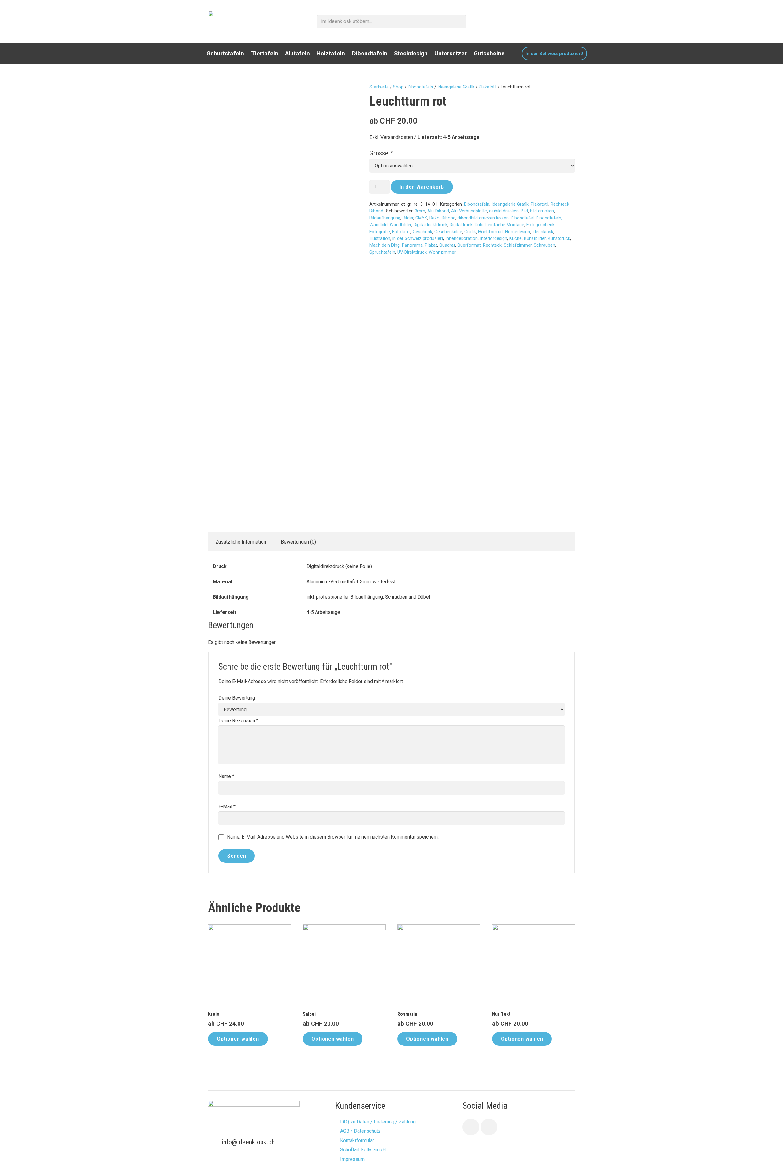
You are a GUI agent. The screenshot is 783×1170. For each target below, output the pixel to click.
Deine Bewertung (236, 698)
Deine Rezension (238, 720)
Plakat (431, 245)
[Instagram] (489, 1127)
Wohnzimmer (442, 252)
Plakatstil (487, 87)
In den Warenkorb (421, 187)
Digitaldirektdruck (430, 224)
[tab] (240, 541)
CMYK (421, 218)
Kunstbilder (535, 238)
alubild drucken (504, 211)
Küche (515, 238)
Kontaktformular (357, 1140)
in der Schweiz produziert (417, 238)
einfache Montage (506, 224)
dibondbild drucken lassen (483, 218)
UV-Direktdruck (412, 252)
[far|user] (557, 21)
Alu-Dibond (438, 211)
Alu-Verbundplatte (469, 211)
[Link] (252, 21)
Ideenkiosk (542, 231)
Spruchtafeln (382, 252)
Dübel (480, 224)
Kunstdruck (559, 238)
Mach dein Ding (384, 245)
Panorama (412, 245)
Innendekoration (461, 238)
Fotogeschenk (540, 224)
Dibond (448, 218)
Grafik (470, 231)
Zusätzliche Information (240, 542)
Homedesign (517, 231)
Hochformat (490, 231)
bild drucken (542, 211)
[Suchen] (459, 21)
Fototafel (401, 231)
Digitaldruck (461, 224)
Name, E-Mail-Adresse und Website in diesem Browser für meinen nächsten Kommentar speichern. (333, 837)
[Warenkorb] (570, 21)
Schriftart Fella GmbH (363, 1150)
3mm (420, 211)
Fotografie (379, 231)
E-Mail (227, 806)
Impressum (352, 1159)
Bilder (408, 218)
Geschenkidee (448, 231)
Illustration (379, 238)
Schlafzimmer (518, 245)
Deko (434, 218)
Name (226, 776)
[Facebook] (470, 1127)
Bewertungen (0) (298, 542)
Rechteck (492, 245)
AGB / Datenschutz (360, 1131)
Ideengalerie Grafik (455, 87)
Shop (398, 87)
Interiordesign (493, 238)
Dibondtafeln (420, 87)
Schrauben (544, 245)
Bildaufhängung (384, 218)
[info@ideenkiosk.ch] (214, 1141)
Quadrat (447, 245)
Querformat (469, 245)
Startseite (379, 87)
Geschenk (422, 231)
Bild (524, 211)
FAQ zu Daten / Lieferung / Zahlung (378, 1122)
